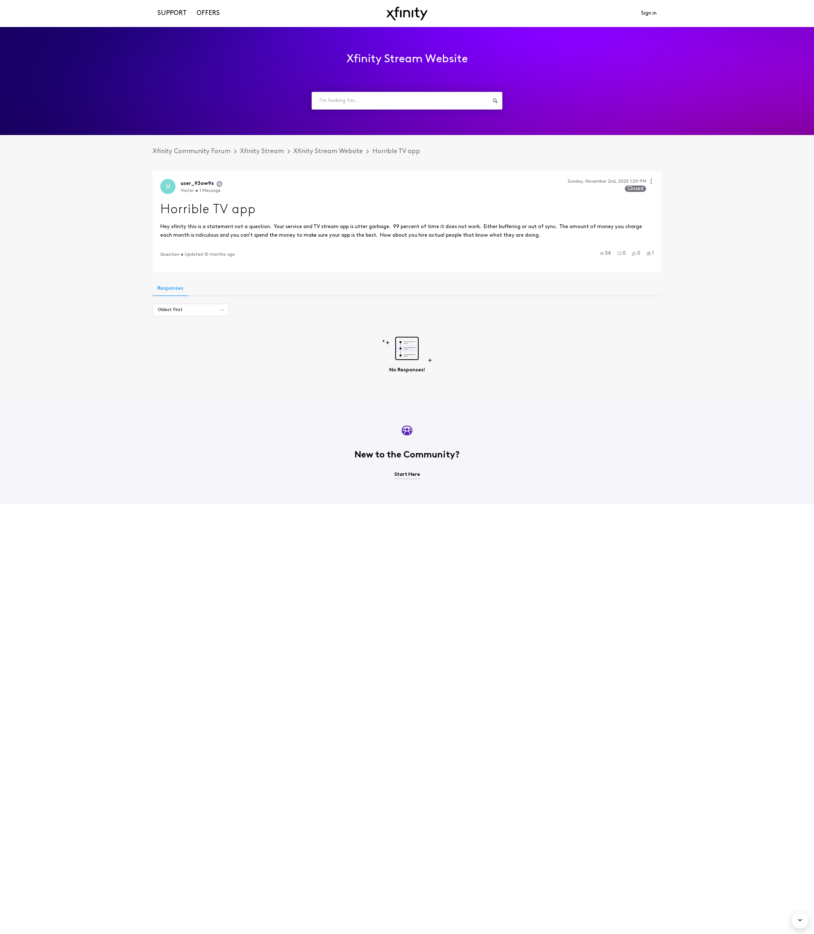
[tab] (170, 289)
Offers (208, 13)
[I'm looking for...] (495, 101)
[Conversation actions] (651, 182)
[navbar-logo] (407, 13)
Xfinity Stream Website (328, 151)
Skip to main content (27, 4)
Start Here (407, 474)
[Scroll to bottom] (800, 920)
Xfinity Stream (262, 151)
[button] (605, 253)
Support (172, 13)
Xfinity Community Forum (192, 151)
